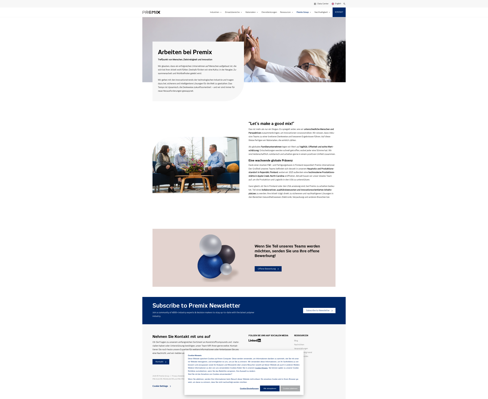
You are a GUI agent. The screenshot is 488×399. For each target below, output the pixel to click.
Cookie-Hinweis (261, 368)
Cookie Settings (160, 386)
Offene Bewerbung (267, 269)
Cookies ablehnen (290, 388)
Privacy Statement (179, 376)
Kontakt (159, 362)
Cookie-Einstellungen (249, 388)
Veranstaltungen (301, 349)
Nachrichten (299, 345)
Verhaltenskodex (301, 356)
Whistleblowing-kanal (303, 352)
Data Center (323, 4)
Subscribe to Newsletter (318, 311)
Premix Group (164, 376)
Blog (296, 341)
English (338, 4)
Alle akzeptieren (269, 388)
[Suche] (344, 4)
